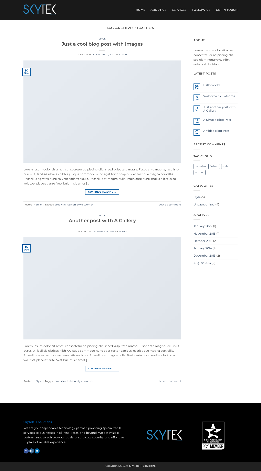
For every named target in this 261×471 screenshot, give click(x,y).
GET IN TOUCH (227, 10)
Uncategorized (204, 204)
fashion (71, 204)
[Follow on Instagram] (31, 450)
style (80, 204)
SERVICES (179, 10)
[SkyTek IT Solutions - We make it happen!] (39, 9)
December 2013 (205, 255)
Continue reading (102, 192)
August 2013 (202, 263)
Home (140, 10)
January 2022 (203, 226)
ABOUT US (158, 10)
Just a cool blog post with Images (102, 44)
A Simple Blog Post (217, 120)
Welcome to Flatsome (219, 96)
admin (123, 54)
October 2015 (203, 241)
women (89, 204)
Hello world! (211, 85)
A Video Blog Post (216, 131)
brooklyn (60, 204)
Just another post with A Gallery (219, 108)
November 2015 (205, 233)
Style (102, 38)
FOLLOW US (201, 10)
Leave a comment (170, 204)
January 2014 (203, 248)
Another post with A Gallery (102, 220)
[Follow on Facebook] (26, 450)
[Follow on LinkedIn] (37, 450)
